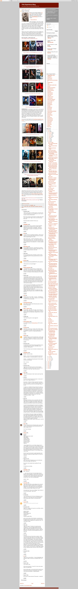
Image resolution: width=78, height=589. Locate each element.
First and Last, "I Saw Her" (52, 177)
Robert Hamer (26, 246)
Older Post (42, 583)
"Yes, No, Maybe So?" (50, 100)
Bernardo (25, 260)
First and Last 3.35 (51, 269)
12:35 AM (25, 300)
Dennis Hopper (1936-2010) (52, 151)
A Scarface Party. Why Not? (52, 312)
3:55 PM (25, 533)
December (50, 132)
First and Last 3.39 (51, 188)
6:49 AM (25, 573)
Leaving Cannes (50, 207)
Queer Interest (49, 121)
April (49, 356)
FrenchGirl (25, 327)
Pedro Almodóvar (50, 120)
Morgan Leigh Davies (27, 267)
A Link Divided (50, 206)
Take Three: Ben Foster (52, 150)
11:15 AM (25, 363)
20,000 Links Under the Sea (52, 247)
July (49, 138)
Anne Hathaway (49, 104)
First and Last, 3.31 (51, 336)
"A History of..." (49, 77)
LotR (29, 206)
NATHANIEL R (26, 224)
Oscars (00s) (33, 206)
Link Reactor (50, 319)
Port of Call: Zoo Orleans (52, 182)
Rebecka (25, 335)
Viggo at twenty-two (34, 19)
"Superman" (50, 313)
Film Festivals (49, 108)
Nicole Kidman (49, 117)
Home (32, 583)
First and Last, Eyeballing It (52, 306)
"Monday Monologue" (50, 90)
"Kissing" (48, 86)
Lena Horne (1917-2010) (52, 307)
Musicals (48, 116)
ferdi (24, 233)
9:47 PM (25, 273)
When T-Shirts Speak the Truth (53, 283)
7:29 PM (25, 251)
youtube (54, 18)
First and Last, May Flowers (52, 290)
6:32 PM (25, 222)
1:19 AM (25, 314)
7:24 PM (25, 244)
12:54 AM (25, 306)
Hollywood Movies (27, 321)
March (49, 357)
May (49, 141)
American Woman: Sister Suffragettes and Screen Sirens (52, 279)
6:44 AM (25, 341)
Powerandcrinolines (27, 302)
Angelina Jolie (49, 103)
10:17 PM (25, 561)
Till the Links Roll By (51, 298)
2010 (48, 131)
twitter (51, 18)
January (49, 360)
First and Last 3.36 (51, 246)
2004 (48, 368)
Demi (27, 206)
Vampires (48, 125)
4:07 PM (25, 549)
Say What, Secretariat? (51, 351)
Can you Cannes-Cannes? (52, 282)
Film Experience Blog (29, 4)
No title (49, 214)
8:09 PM (25, 265)
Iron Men (49, 318)
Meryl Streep (49, 113)
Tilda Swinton (49, 124)
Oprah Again (50, 322)
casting (25, 206)
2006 (48, 365)
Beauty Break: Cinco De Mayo (53, 329)
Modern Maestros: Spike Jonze (53, 325)
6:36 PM (25, 231)
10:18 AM (25, 350)
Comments (49, 27)
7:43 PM (25, 258)
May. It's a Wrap (50, 142)
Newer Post (22, 583)
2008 (48, 363)
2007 (48, 364)
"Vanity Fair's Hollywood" (51, 99)
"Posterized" (49, 91)
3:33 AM (25, 325)
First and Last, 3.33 (51, 299)
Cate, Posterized (50, 256)
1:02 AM (25, 554)
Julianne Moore (49, 112)
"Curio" (48, 83)
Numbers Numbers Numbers (52, 165)
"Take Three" (49, 95)
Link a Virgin (50, 339)
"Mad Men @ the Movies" (51, 87)
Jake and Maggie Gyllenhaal (51, 111)
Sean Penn (40, 206)
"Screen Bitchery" (50, 94)
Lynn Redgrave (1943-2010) (52, 343)
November (50, 133)
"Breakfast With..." (50, 82)
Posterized (36, 206)
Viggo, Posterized (25, 10)
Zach (24, 295)
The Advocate (50, 49)
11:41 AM (25, 375)
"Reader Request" (50, 92)
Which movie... (50, 176)
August (49, 137)
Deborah (25, 432)
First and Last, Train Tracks (52, 162)
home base (48, 18)
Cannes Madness (51, 240)
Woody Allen (49, 126)
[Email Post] (34, 205)
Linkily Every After (51, 181)
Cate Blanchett (49, 107)
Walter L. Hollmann (27, 308)
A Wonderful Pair (50, 248)
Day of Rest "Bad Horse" (52, 201)
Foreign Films (49, 109)
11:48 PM (25, 293)
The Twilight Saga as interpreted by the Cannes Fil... (52, 273)
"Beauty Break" (49, 78)
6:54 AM (25, 578)
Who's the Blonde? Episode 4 (52, 328)
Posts (49, 25)
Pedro (25, 372)
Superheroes (49, 122)
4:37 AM (25, 333)
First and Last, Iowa (51, 346)
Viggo (22, 207)
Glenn (25, 423)
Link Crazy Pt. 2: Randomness (53, 223)
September (50, 136)
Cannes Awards (50, 189)
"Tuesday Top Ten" (50, 96)
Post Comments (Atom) (28, 585)
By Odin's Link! (50, 352)
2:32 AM (25, 319)
